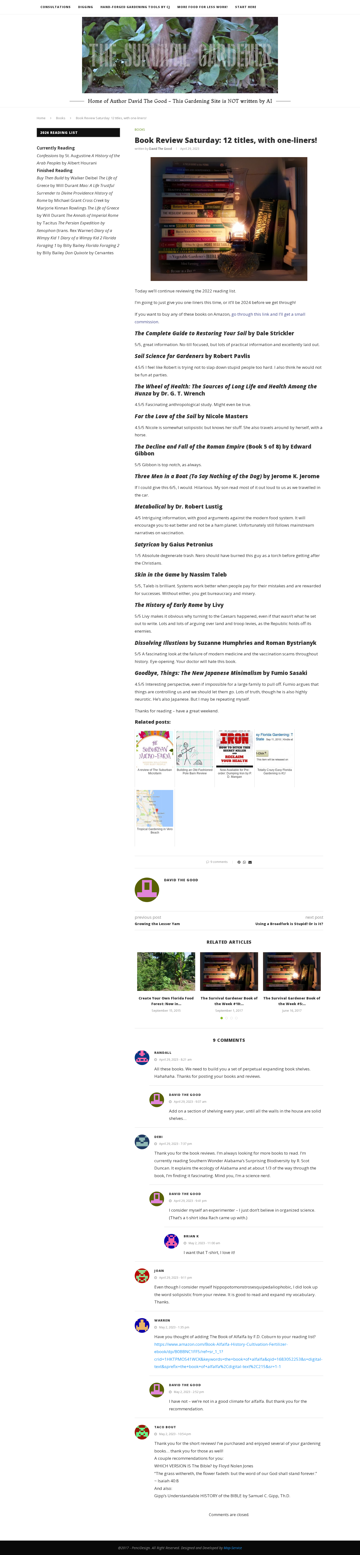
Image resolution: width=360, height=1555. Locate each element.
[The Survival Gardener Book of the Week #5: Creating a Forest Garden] (292, 971)
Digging (85, 7)
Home (41, 118)
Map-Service (233, 1547)
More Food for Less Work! (202, 7)
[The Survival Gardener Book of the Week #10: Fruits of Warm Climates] (229, 971)
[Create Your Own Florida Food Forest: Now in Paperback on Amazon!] (166, 971)
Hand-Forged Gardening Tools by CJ (135, 7)
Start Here (245, 7)
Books (60, 118)
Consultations (55, 7)
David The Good (160, 149)
